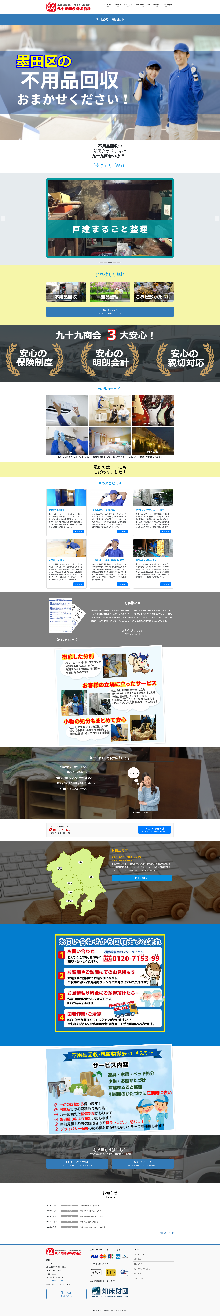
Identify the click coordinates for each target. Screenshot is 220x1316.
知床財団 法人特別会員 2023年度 (92, 1216)
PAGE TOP (213, 1275)
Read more (78, 531)
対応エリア (138, 1264)
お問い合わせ (139, 1278)
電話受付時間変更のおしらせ (90, 1211)
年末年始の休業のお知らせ (89, 1206)
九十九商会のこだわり (142, 1269)
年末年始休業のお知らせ (89, 1222)
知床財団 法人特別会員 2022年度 (92, 1227)
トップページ (139, 1254)
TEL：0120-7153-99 (54, 1281)
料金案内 (137, 1259)
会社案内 (137, 1274)
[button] (216, 218)
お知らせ (70, 1205)
